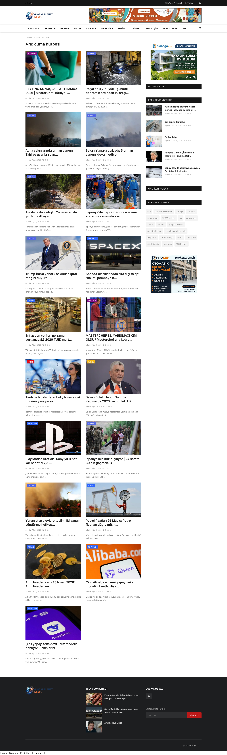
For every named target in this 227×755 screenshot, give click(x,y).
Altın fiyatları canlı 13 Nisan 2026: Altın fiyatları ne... (50, 584)
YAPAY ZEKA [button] (169, 28)
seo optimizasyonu (163, 211)
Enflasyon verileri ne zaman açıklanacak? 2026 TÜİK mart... (48, 337)
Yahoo (150, 224)
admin (28, 98)
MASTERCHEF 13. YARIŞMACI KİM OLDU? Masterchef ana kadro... (111, 337)
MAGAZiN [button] (106, 28)
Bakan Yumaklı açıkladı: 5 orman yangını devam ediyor (109, 152)
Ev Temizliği (171, 137)
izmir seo (39, 753)
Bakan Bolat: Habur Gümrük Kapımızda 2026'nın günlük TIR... (110, 399)
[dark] (200, 3)
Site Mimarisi (153, 244)
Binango (13, 753)
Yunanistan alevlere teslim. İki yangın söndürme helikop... (52, 522)
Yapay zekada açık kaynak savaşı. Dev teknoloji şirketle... (182, 169)
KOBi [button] (120, 28)
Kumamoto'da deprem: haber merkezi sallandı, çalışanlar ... (180, 108)
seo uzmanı (152, 218)
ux (181, 218)
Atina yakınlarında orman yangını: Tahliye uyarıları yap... (49, 152)
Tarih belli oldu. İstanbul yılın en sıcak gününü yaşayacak (53, 399)
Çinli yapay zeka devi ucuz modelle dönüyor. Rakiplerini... (51, 646)
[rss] (149, 696)
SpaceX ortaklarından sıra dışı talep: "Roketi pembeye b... (112, 276)
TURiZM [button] (134, 28)
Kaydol (179, 3)
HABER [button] (64, 28)
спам (179, 237)
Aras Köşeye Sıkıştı (113, 723)
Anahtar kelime (154, 231)
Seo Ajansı (191, 237)
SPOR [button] (77, 28)
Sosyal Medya (166, 237)
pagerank (151, 237)
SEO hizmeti (181, 244)
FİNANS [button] (90, 28)
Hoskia (3, 753)
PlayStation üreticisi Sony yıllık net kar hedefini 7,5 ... (51, 461)
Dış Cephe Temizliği (175, 122)
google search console (176, 231)
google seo (191, 218)
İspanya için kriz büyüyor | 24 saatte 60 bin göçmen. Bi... (113, 461)
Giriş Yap (168, 3)
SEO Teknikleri (168, 218)
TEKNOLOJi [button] (150, 28)
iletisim (28, 3)
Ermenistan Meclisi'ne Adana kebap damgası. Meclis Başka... (121, 697)
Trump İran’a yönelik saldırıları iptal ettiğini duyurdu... (51, 276)
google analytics (176, 224)
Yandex (161, 224)
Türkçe (190, 3)
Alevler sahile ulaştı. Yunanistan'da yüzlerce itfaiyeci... (51, 214)
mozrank (168, 244)
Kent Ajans (26, 753)
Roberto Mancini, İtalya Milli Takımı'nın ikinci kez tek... (179, 154)
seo (149, 211)
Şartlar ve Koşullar (191, 745)
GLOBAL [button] (49, 28)
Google (180, 211)
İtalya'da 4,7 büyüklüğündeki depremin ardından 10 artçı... (107, 91)
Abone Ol (194, 715)
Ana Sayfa (34, 28)
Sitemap (191, 211)
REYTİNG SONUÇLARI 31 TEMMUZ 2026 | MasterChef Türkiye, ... (51, 91)
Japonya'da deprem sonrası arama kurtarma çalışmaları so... (111, 214)
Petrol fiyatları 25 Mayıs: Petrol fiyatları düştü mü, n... (109, 522)
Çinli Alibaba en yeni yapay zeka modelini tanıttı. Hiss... (109, 584)
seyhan (167, 125)
